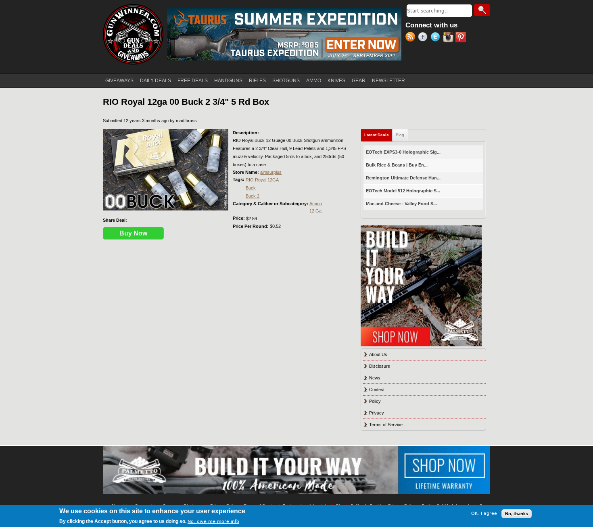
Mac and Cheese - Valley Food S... (401, 203)
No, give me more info (213, 521)
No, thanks (516, 513)
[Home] (133, 34)
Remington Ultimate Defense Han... (403, 177)
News (374, 377)
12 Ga (315, 210)
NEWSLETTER (388, 80)
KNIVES (336, 80)
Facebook (424, 38)
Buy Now (133, 233)
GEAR (358, 80)
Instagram (449, 38)
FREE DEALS (192, 80)
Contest (376, 389)
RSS (411, 38)
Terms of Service (386, 424)
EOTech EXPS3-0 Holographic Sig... (403, 152)
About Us (378, 354)
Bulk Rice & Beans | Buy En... (397, 164)
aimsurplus (271, 172)
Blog (400, 135)
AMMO (313, 80)
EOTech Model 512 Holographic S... (403, 190)
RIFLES (257, 80)
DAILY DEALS (155, 80)
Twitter (436, 38)
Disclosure (379, 366)
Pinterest (461, 38)
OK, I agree (484, 513)
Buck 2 (252, 196)
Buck (251, 187)
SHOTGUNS (286, 80)
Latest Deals (378, 135)
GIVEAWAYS (119, 80)
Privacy (376, 412)
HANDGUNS (228, 80)
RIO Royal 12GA (262, 179)
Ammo (315, 203)
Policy (375, 401)
